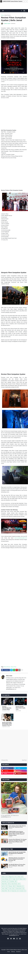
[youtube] (14, 939)
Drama (20, 876)
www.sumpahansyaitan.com (20, 537)
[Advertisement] (14, 114)
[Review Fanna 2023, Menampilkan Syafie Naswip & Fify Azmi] (7, 717)
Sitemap (13, 951)
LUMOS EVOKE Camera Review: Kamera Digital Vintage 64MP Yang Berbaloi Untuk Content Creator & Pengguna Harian (13, 1)
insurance (22, 890)
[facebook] (8, 939)
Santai (4, 888)
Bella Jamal (9, 675)
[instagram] (17, 939)
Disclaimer (18, 951)
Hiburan (22, 879)
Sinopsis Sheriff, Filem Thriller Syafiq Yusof (20, 708)
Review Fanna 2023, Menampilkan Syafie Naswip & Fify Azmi (7, 724)
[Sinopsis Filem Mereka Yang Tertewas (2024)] (7, 701)
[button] (24, 1)
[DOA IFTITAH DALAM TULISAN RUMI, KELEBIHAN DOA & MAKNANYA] (4, 854)
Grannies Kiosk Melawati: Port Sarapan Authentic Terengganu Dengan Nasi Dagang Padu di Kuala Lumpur (18, 840)
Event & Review (6, 879)
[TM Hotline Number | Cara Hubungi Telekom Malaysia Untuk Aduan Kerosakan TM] (4, 859)
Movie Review (8, 15)
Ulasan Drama (20, 888)
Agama (4, 876)
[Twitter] (11, 670)
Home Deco (5, 881)
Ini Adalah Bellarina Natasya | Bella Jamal (18, 949)
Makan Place (6, 883)
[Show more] (22, 670)
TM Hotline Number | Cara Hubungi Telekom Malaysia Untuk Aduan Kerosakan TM (17, 859)
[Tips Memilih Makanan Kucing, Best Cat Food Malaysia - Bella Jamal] (4, 866)
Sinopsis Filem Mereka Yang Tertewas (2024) (6, 708)
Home (2, 15)
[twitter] (11, 939)
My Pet (4, 886)
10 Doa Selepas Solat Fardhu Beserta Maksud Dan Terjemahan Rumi (17, 826)
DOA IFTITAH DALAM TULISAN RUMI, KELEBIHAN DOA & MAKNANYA (17, 853)
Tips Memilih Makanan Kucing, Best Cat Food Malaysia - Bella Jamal (17, 865)
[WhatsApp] (14, 670)
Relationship (20, 886)
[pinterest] (20, 939)
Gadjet (15, 879)
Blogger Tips (12, 876)
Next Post (24, 760)
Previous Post (5, 760)
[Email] (19, 670)
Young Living (14, 890)
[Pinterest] (17, 670)
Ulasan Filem (13, 666)
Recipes (12, 886)
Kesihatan (13, 881)
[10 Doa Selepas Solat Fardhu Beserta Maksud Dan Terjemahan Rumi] (4, 827)
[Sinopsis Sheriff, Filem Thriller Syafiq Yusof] (21, 701)
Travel (11, 888)
